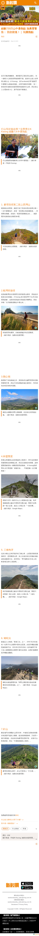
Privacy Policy (23, 904)
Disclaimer (14, 904)
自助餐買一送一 (8, 932)
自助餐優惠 (20, 932)
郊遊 (24, 828)
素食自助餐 (30, 932)
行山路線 (15, 828)
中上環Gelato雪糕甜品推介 (18, 921)
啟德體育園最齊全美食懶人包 (12, 918)
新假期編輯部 (5, 41)
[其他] (36, 37)
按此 (17, 815)
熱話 (2, 36)
